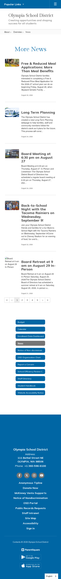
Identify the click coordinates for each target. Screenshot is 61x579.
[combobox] (51, 576)
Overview (17, 32)
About (7, 32)
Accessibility (30, 523)
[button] (14, 4)
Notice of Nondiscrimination (30, 498)
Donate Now (30, 488)
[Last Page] (47, 300)
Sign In (30, 528)
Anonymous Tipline (30, 482)
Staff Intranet (30, 513)
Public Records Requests (30, 508)
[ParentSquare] (30, 550)
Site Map (30, 518)
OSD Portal (30, 503)
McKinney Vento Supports (30, 493)
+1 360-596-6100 (35, 466)
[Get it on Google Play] (30, 557)
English (49, 576)
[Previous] (12, 300)
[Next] (42, 300)
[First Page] (6, 300)
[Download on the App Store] (30, 565)
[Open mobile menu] (55, 4)
